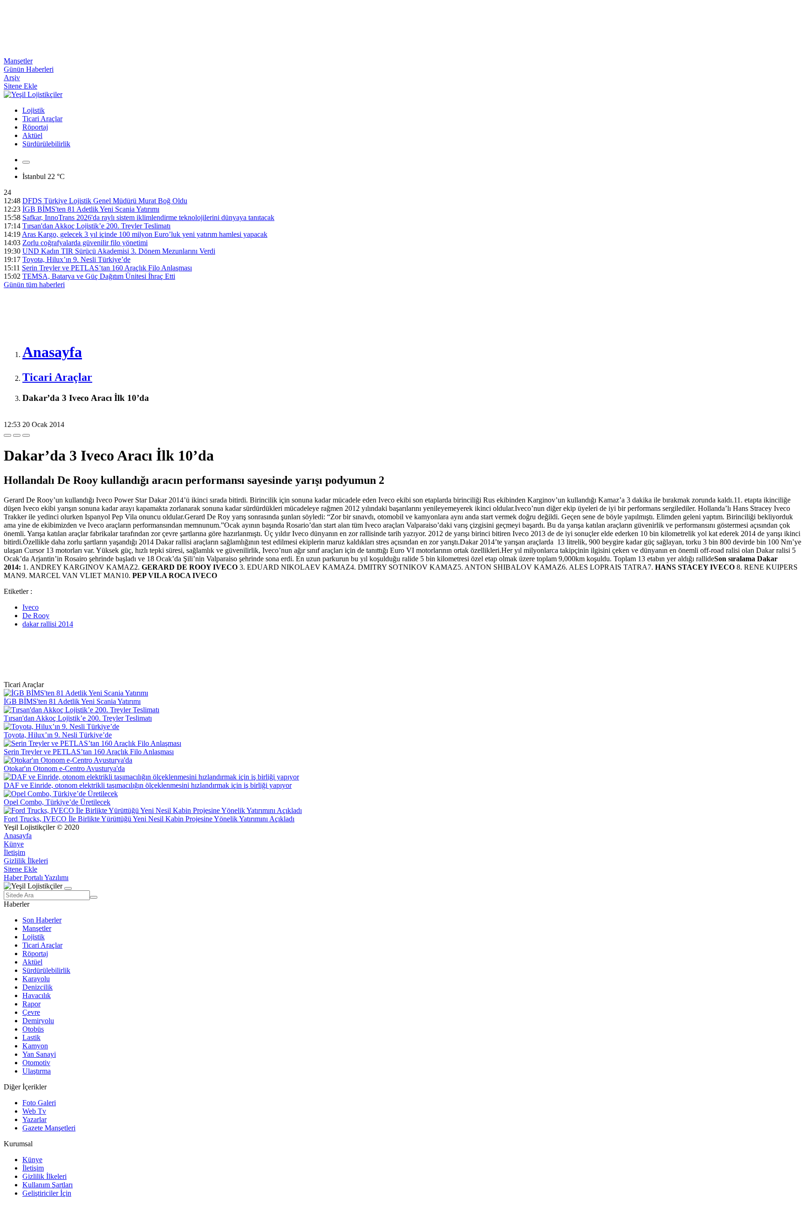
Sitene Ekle (20, 86)
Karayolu (36, 979)
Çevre (31, 1012)
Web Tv (34, 1111)
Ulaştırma (36, 1071)
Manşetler (18, 61)
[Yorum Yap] (26, 435)
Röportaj (35, 127)
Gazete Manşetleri (48, 1128)
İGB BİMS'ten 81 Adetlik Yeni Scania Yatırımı (90, 209)
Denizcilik (37, 987)
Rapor (31, 1004)
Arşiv (12, 78)
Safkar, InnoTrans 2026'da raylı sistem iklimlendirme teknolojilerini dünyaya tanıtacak (148, 217)
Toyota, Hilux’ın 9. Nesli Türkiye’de (76, 259)
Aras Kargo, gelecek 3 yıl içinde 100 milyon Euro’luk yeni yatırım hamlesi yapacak (144, 234)
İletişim (14, 852)
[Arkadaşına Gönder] (7, 435)
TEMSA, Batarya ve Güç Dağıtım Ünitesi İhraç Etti (98, 276)
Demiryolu (38, 1021)
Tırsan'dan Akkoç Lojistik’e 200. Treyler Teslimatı (96, 226)
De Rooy (35, 616)
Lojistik (33, 110)
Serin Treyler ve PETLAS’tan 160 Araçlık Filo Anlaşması (107, 268)
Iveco (30, 607)
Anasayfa (18, 836)
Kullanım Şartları (47, 1185)
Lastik (31, 1037)
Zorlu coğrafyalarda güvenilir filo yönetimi (85, 243)
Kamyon (35, 1046)
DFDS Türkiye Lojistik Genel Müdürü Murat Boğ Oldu (104, 201)
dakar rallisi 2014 (47, 624)
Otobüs (33, 1029)
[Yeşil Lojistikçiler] (33, 94)
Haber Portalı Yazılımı (36, 877)
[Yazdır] (16, 435)
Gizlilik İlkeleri (26, 861)
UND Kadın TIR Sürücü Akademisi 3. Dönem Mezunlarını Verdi (118, 251)
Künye (14, 844)
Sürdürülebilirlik (46, 144)
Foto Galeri (39, 1103)
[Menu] (26, 162)
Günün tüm (34, 285)
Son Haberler (41, 920)
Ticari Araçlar (42, 119)
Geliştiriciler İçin (46, 1193)
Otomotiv (36, 1063)
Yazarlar (34, 1119)
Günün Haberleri (29, 69)
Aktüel (32, 135)
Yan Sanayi (39, 1054)
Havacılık (36, 995)
